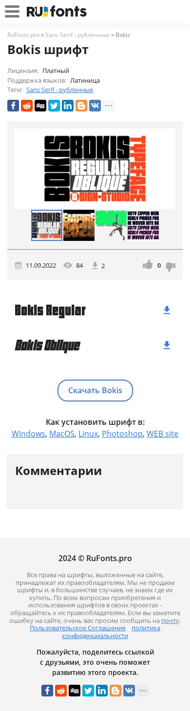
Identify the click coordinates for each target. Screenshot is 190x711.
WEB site (162, 433)
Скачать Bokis (95, 390)
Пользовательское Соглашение (78, 627)
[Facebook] (13, 105)
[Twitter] (54, 105)
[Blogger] (81, 105)
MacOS (62, 433)
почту (170, 620)
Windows (28, 433)
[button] (166, 168)
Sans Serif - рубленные (59, 89)
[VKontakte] (95, 105)
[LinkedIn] (68, 105)
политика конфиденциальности (111, 631)
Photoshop (122, 433)
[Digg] (40, 105)
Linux (88, 433)
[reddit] (27, 105)
